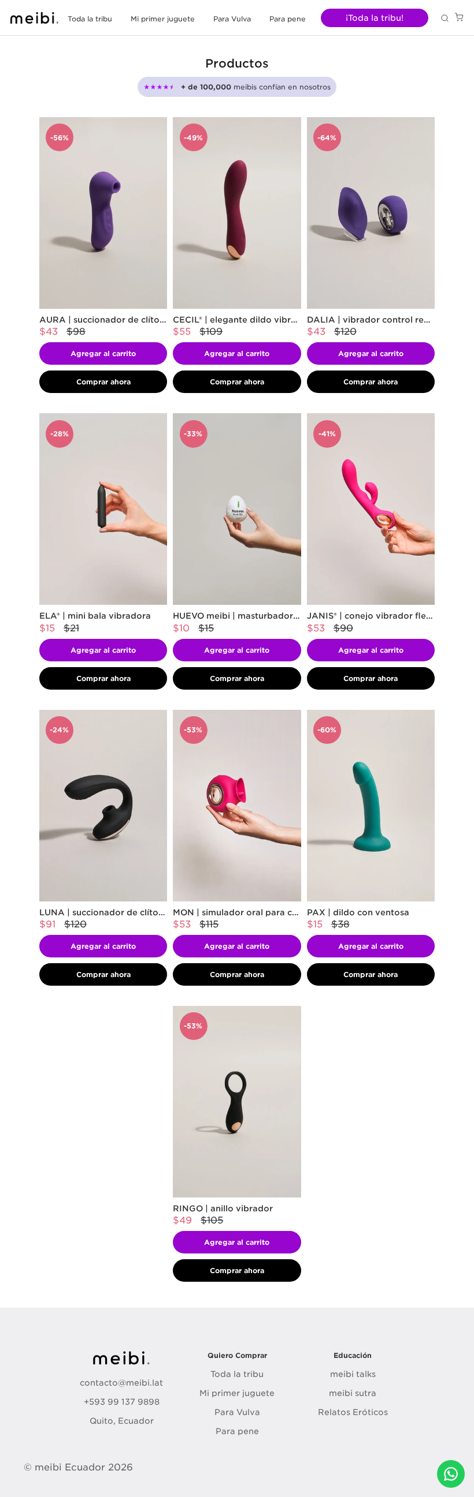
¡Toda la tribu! (374, 18)
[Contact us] (451, 1474)
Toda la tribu (90, 18)
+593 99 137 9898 (122, 1401)
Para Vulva (232, 18)
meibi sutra (352, 1393)
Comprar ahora (103, 381)
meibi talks (353, 1374)
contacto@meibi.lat (121, 1382)
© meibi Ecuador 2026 (78, 1467)
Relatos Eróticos (353, 1412)
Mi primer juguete (163, 18)
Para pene (287, 18)
